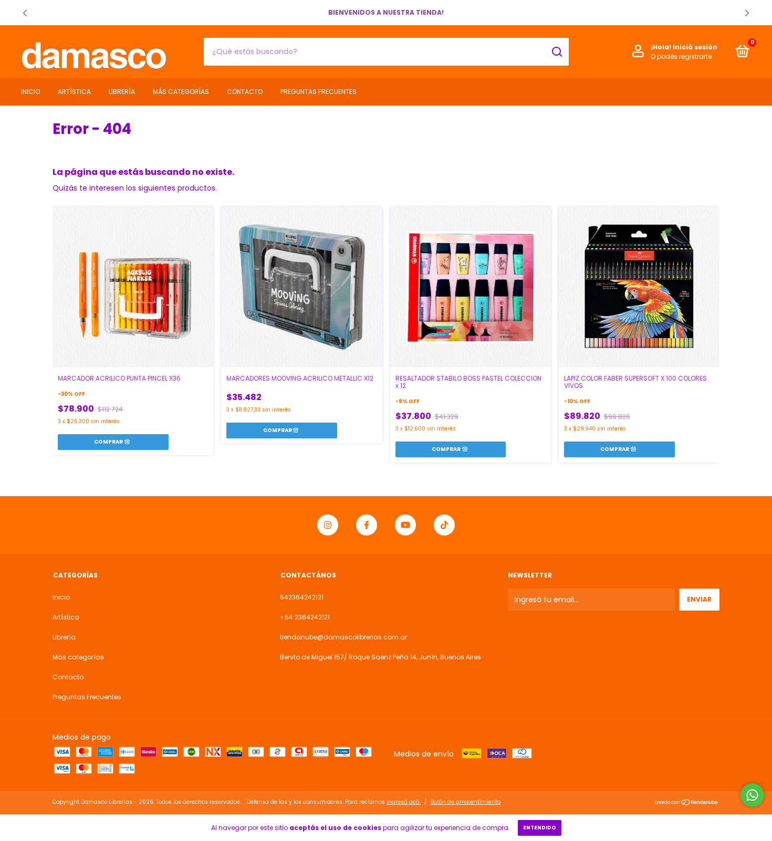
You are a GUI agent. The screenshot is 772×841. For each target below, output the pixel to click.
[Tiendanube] (686, 803)
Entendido (539, 828)
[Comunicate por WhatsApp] (752, 795)
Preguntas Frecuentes (318, 91)
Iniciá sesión (695, 47)
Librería (122, 91)
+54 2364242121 (305, 617)
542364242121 (302, 597)
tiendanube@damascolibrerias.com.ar (343, 637)
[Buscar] (556, 52)
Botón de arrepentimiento (465, 802)
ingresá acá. (404, 802)
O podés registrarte (681, 56)
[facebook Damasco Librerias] (366, 524)
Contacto (245, 91)
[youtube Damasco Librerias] (405, 524)
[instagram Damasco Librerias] (327, 524)
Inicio (30, 91)
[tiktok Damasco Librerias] (444, 524)
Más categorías (181, 91)
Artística (74, 91)
